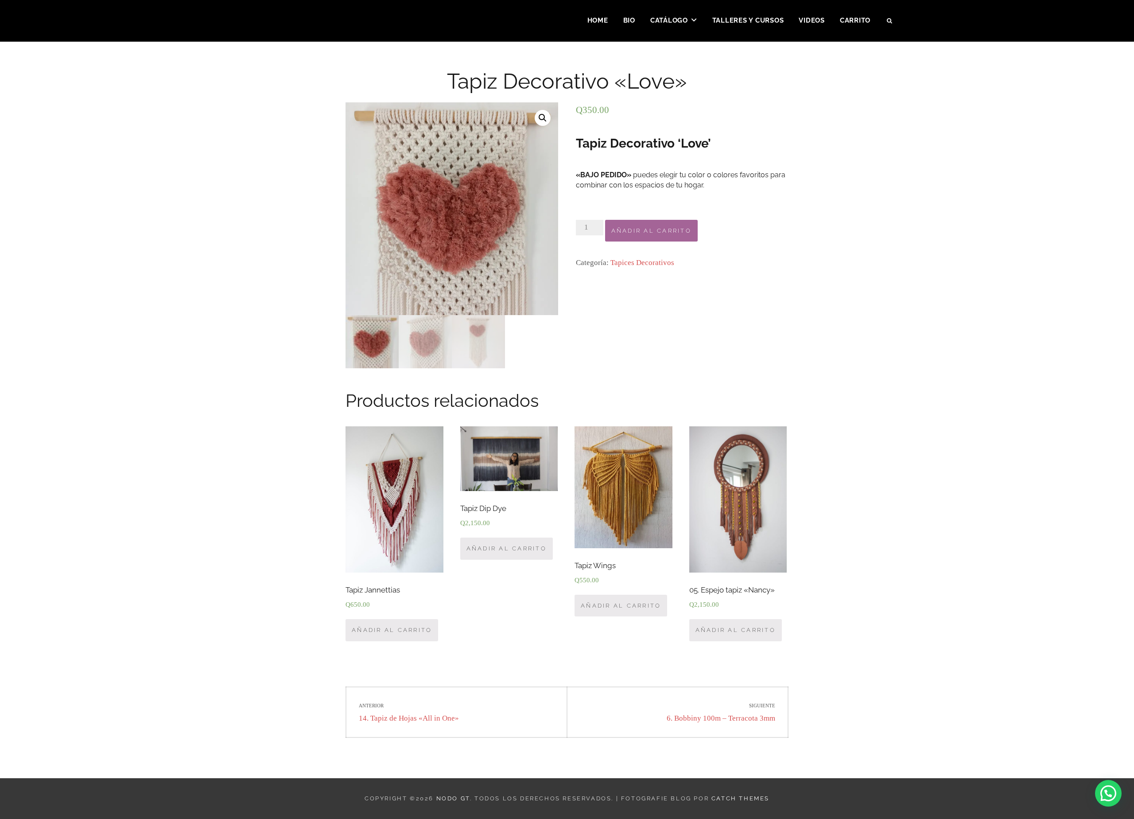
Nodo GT (453, 798)
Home (597, 20)
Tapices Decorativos (642, 262)
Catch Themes (740, 798)
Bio (629, 20)
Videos (812, 20)
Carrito (855, 20)
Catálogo (669, 20)
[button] (1108, 793)
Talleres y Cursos (748, 20)
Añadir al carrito (651, 230)
